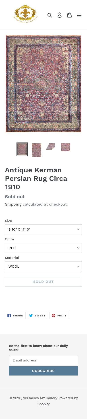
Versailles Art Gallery (40, 398)
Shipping (13, 204)
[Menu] (79, 14)
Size (8, 221)
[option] (22, 149)
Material (12, 258)
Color (9, 239)
